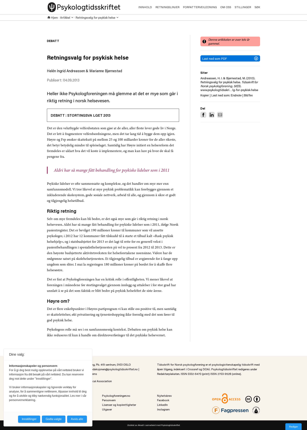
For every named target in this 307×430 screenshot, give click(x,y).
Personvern (109, 400)
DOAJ (206, 369)
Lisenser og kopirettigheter (119, 405)
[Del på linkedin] (212, 115)
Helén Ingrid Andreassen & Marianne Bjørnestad (84, 70)
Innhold (145, 7)
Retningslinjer (167, 7)
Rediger (293, 426)
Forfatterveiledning (200, 7)
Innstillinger (29, 419)
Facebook (163, 400)
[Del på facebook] (203, 115)
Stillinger (243, 7)
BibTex (248, 95)
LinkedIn (162, 405)
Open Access (220, 395)
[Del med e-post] (220, 115)
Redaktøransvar (256, 409)
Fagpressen (219, 409)
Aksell (141, 425)
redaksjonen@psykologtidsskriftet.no (114, 369)
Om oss (225, 7)
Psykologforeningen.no (116, 395)
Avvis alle (77, 419)
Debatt (53, 41)
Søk (257, 7)
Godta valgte (54, 419)
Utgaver (107, 409)
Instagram (163, 409)
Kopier (204, 95)
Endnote (236, 95)
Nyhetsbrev (164, 395)
